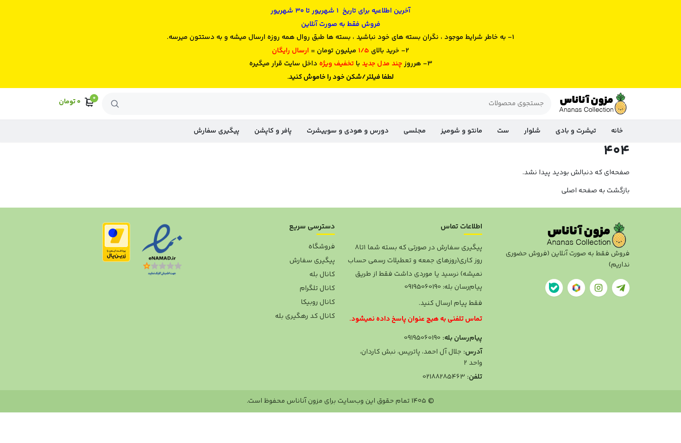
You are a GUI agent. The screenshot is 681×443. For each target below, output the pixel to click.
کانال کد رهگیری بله (305, 316)
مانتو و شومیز (461, 131)
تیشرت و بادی (575, 131)
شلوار (532, 131)
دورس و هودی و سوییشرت (348, 131)
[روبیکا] (576, 288)
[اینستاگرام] (598, 288)
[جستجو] (114, 103)
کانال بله (322, 274)
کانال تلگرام (317, 288)
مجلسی (415, 131)
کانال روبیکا (318, 302)
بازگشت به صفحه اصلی (595, 190)
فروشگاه (322, 246)
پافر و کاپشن (273, 131)
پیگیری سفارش (217, 131)
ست (503, 131)
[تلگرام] (621, 288)
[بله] (554, 288)
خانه (617, 131)
